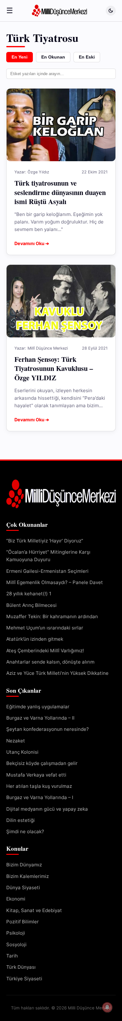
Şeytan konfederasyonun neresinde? (47, 729)
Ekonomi (15, 899)
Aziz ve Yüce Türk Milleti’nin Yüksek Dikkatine (57, 673)
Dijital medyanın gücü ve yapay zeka (47, 809)
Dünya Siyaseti (23, 887)
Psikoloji (15, 933)
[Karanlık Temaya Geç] (111, 11)
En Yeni (20, 57)
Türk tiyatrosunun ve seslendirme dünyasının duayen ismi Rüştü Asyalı (60, 192)
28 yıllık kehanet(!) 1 (28, 594)
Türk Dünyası (21, 967)
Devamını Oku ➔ (31, 243)
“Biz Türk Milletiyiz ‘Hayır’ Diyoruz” (44, 541)
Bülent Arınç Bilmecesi (31, 605)
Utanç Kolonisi (22, 752)
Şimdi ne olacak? (25, 831)
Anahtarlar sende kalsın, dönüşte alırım (50, 662)
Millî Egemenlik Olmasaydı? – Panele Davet (54, 582)
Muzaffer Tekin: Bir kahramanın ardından (52, 616)
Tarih (12, 956)
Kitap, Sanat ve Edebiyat (34, 910)
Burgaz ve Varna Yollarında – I (39, 797)
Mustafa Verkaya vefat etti (36, 775)
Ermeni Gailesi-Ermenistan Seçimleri (47, 571)
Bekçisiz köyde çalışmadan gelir (42, 763)
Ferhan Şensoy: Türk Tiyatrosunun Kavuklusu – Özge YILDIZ (53, 368)
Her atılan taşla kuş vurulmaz (39, 786)
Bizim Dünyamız (24, 865)
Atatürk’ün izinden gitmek (34, 639)
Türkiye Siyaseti (24, 979)
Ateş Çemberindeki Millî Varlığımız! (45, 651)
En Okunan (53, 57)
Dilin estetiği (20, 820)
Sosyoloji (16, 944)
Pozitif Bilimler (22, 922)
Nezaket (15, 741)
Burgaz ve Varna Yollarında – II (40, 718)
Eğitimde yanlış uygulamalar (37, 707)
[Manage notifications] (107, 1007)
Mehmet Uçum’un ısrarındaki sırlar (44, 628)
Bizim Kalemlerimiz (27, 876)
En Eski (87, 57)
